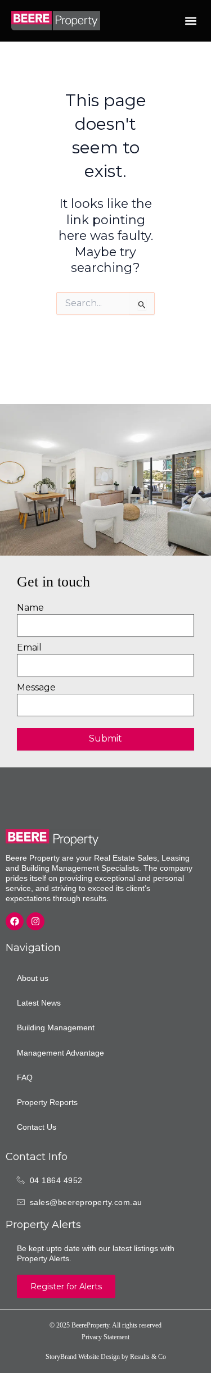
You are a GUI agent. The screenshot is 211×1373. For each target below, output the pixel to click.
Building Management (56, 1027)
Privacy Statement (105, 1337)
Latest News (39, 1002)
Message (36, 687)
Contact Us (36, 1126)
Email (29, 647)
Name (30, 607)
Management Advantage (60, 1052)
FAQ (25, 1077)
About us (32, 978)
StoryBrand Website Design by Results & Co (106, 1357)
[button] (190, 21)
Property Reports (47, 1102)
